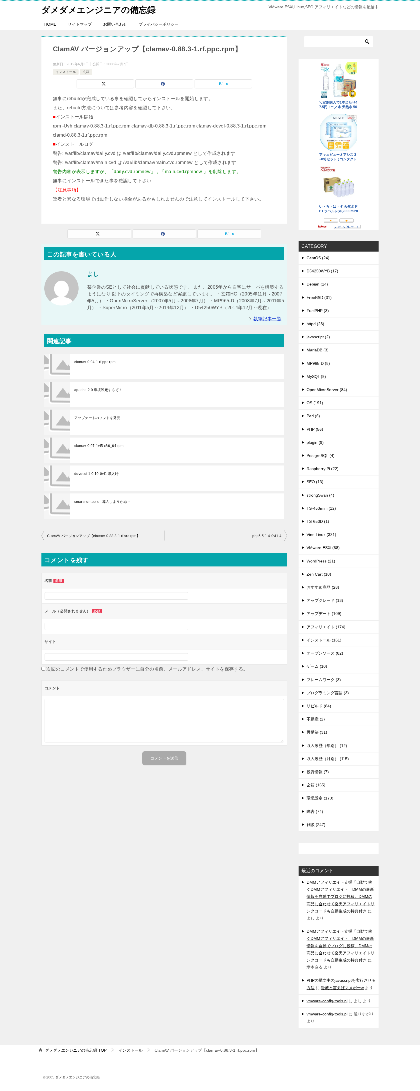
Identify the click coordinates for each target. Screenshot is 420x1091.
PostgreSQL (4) (321, 455)
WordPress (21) (321, 561)
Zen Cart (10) (319, 574)
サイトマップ (80, 24)
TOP (76, 1050)
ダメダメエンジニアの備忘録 (98, 10)
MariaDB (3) (318, 350)
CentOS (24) (318, 258)
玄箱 (86, 72)
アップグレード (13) (325, 600)
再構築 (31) (317, 732)
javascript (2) (318, 337)
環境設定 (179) (320, 798)
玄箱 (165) (316, 785)
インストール (65, 72)
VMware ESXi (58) (323, 547)
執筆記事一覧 (267, 318)
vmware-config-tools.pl (327, 1001)
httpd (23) (315, 323)
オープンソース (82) (325, 653)
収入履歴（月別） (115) (328, 758)
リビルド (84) (319, 706)
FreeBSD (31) (319, 297)
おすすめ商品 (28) (323, 587)
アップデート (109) (324, 613)
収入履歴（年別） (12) (327, 745)
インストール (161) (324, 640)
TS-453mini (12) (321, 508)
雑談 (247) (316, 824)
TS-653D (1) (318, 521)
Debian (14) (317, 284)
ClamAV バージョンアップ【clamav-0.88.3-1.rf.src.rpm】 (93, 536)
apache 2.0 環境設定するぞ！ (98, 390)
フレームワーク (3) (324, 679)
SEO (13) (315, 481)
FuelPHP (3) (318, 310)
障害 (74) (315, 811)
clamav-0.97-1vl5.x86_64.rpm (99, 446)
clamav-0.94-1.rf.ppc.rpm (95, 362)
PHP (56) (315, 429)
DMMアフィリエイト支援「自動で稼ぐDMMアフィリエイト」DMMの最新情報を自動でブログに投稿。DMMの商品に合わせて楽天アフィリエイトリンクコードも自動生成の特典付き (341, 896)
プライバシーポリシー (159, 24)
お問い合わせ (115, 24)
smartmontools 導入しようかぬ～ (102, 502)
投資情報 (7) (318, 772)
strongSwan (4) (320, 495)
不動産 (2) (316, 719)
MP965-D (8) (318, 363)
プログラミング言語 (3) (328, 693)
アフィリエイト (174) (326, 627)
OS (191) (315, 402)
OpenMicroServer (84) (327, 389)
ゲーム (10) (317, 666)
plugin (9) (315, 442)
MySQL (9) (316, 376)
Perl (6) (313, 416)
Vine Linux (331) (321, 534)
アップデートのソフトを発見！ (99, 418)
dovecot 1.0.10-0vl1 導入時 (96, 474)
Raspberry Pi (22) (323, 468)
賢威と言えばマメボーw (342, 987)
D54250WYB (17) (322, 271)
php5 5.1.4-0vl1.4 (266, 536)
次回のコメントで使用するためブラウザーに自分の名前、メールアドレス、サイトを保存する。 (147, 669)
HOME (50, 24)
